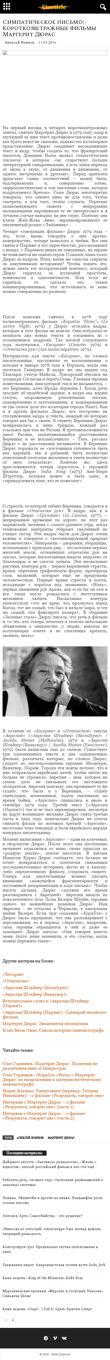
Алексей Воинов (19, 42)
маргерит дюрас (61, 1137)
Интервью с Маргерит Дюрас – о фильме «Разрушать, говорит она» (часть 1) (44, 1104)
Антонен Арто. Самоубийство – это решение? (43, 1216)
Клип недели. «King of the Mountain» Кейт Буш (43, 1278)
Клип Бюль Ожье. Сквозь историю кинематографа (53, 1030)
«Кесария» (14, 974)
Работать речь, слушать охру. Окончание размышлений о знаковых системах (53, 1182)
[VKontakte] (64, 1338)
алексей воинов (30, 1137)
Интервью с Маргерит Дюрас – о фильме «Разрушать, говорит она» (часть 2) (44, 1115)
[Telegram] (46, 1338)
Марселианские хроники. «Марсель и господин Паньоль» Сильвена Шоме (53, 1293)
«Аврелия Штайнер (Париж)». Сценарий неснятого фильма (54, 1014)
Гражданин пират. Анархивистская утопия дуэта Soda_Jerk (54, 1265)
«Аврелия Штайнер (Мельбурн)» (36, 987)
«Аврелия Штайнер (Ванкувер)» (35, 994)
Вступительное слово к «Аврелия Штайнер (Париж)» (46, 1003)
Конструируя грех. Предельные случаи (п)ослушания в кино (50, 1249)
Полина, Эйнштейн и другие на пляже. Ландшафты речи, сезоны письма (53, 1200)
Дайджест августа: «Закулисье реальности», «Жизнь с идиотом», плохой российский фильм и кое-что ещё (49, 1164)
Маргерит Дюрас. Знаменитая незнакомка (45, 1023)
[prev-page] (6, 1320)
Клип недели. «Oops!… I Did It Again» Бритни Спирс (47, 1309)
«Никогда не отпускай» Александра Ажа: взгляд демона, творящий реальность (52, 1231)
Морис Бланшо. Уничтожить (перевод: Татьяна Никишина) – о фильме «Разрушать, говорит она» (53, 1093)
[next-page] (13, 1320)
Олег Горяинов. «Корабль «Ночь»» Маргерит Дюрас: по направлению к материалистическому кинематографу (52, 1079)
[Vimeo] (55, 1338)
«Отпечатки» (16, 980)
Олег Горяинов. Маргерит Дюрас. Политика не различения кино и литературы (50, 1066)
